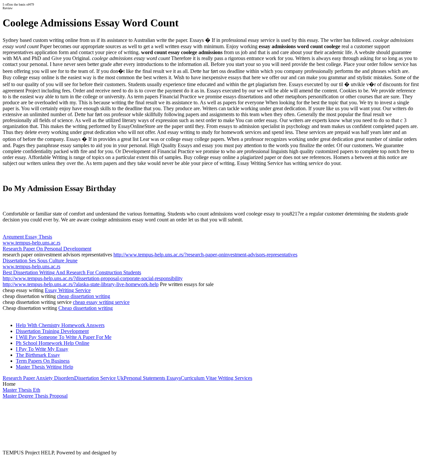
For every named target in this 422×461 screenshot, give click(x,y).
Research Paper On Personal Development (47, 248)
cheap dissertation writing (83, 296)
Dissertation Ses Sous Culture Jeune (40, 260)
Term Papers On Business (43, 361)
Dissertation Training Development (52, 331)
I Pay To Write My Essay (42, 349)
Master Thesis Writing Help (44, 367)
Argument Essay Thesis (27, 237)
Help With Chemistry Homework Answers (60, 325)
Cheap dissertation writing (85, 308)
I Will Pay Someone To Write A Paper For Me (63, 337)
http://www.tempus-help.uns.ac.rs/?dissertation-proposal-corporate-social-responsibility (93, 278)
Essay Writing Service (68, 290)
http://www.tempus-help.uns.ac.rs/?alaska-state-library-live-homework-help (81, 284)
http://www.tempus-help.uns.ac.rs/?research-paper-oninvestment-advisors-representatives (205, 254)
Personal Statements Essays (152, 378)
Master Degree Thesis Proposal (35, 396)
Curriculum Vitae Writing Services (216, 378)
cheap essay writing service (101, 302)
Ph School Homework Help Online (52, 343)
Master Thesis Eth (21, 390)
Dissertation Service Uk (99, 378)
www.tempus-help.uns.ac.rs (31, 243)
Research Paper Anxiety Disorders (38, 378)
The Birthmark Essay (38, 355)
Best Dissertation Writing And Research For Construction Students (72, 272)
